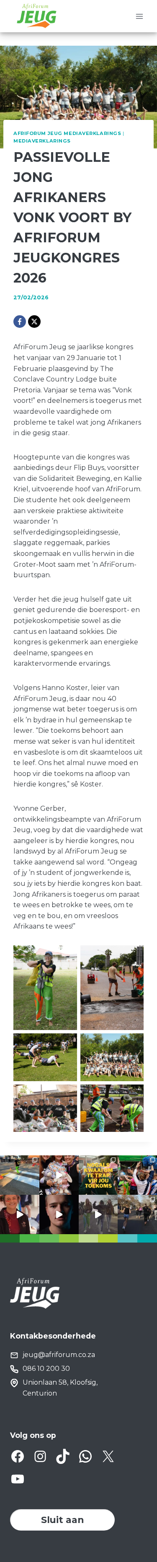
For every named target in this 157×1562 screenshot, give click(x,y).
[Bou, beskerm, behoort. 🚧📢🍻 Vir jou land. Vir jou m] (59, 1214)
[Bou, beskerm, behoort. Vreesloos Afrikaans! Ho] (98, 1214)
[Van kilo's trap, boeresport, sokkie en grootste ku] (137, 1175)
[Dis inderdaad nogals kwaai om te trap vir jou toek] (98, 1175)
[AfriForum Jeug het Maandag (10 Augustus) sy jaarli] (19, 1214)
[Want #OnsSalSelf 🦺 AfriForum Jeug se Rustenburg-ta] (19, 1175)
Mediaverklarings (42, 141)
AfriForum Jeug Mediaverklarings (67, 133)
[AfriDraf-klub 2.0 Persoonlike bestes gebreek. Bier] (137, 1214)
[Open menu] (139, 16)
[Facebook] (19, 321)
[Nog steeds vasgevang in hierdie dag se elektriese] (59, 1175)
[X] (34, 321)
